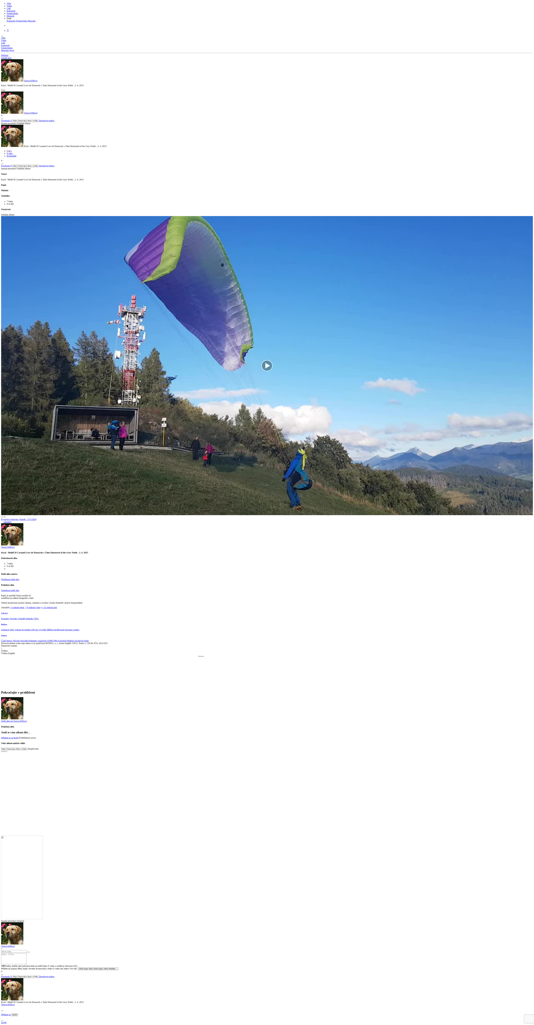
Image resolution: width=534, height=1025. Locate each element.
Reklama (4, 624)
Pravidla (24, 641)
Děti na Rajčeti (60, 641)
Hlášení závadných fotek (78, 641)
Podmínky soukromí (37, 641)
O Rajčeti (4, 613)
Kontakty (5, 618)
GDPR (50, 641)
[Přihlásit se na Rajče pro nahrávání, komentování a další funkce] (8, 30)
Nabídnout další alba (10, 579)
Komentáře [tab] (11, 156)
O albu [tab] (10, 153)
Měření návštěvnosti (56, 630)
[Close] (2, 1010)
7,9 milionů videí (32, 607)
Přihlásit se (6, 1014)
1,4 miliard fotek (17, 607)
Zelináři (22, 618)
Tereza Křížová (8, 1004)
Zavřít (14, 1015)
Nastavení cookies (9, 646)
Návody (17, 641)
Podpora (4, 635)
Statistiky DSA (32, 618)
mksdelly (7, 522)
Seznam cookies (72, 630)
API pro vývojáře (39, 630)
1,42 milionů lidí (49, 607)
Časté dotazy (7, 641)
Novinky (14, 618)
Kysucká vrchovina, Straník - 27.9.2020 (18, 519)
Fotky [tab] (9, 151)
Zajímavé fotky (8, 630)
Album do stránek (23, 630)
